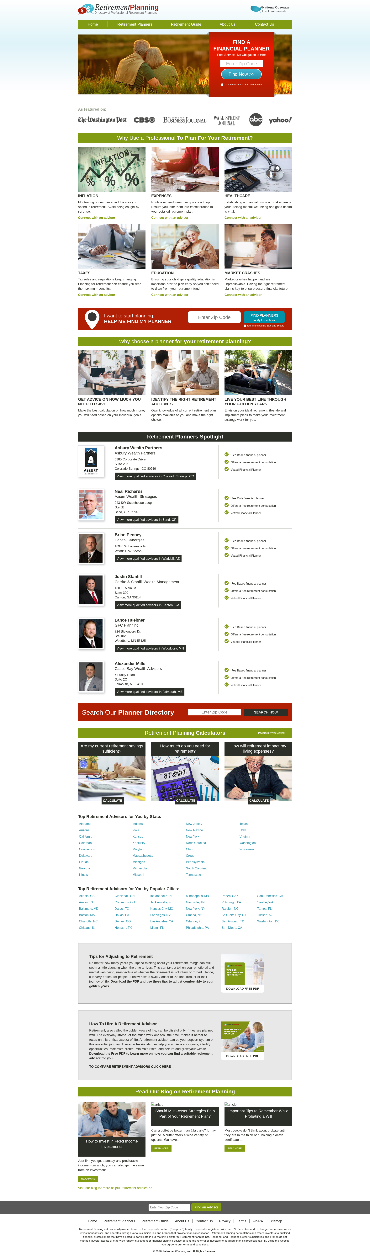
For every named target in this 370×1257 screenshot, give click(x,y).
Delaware (85, 855)
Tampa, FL (264, 908)
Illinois (83, 874)
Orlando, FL (194, 921)
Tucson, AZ (265, 915)
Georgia (84, 868)
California (85, 836)
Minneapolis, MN (197, 896)
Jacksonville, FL (161, 902)
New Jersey (194, 823)
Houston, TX (123, 927)
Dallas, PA (122, 915)
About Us (227, 24)
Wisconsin (247, 849)
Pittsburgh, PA (231, 902)
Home (93, 24)
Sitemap (275, 1221)
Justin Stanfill (128, 576)
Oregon (191, 855)
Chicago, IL (87, 927)
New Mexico (194, 830)
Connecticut (87, 849)
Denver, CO (123, 921)
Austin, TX (86, 902)
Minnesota (140, 868)
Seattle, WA (265, 902)
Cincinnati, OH (125, 896)
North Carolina (196, 843)
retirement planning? (224, 341)
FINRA (258, 1221)
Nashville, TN (195, 902)
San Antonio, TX (233, 921)
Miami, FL (157, 927)
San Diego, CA (232, 927)
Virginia (245, 836)
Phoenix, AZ (230, 896)
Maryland (139, 849)
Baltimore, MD (88, 908)
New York (192, 836)
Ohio (189, 849)
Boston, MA (87, 915)
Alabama (85, 823)
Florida (84, 862)
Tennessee (193, 874)
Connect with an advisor (96, 218)
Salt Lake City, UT (234, 915)
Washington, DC (268, 921)
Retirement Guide (186, 24)
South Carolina (196, 868)
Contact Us (264, 24)
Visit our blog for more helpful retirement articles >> (115, 1188)
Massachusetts (143, 855)
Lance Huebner (130, 620)
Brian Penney (128, 534)
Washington (248, 843)
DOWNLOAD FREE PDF (242, 988)
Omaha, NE (194, 915)
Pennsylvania (195, 862)
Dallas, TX (122, 908)
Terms (241, 1221)
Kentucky (139, 843)
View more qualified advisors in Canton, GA (148, 605)
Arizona (84, 830)
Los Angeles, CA (161, 921)
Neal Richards (129, 491)
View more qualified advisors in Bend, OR (147, 520)
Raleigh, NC (230, 908)
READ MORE (88, 1178)
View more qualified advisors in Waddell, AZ (148, 558)
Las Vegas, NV (160, 915)
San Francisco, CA (270, 896)
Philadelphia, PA (197, 927)
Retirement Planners (134, 24)
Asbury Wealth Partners (138, 447)
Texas (244, 823)
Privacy (224, 1221)
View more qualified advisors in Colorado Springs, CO (155, 476)
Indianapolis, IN (161, 896)
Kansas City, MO (161, 908)
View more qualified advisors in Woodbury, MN (150, 648)
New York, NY (195, 908)
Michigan (139, 862)
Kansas (138, 836)
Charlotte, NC (88, 921)
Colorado (85, 843)
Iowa (136, 830)
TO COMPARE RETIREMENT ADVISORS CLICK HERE (130, 1067)
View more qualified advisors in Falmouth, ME (149, 692)
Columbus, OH (125, 902)
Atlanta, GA (87, 896)
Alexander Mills (130, 663)
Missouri (138, 874)
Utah (243, 830)
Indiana (138, 823)
